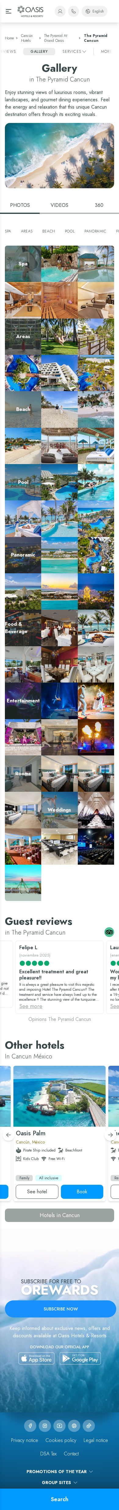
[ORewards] (60, 11)
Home (9, 38)
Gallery (39, 51)
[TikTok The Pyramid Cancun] (89, 1426)
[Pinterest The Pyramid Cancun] (74, 1426)
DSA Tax (48, 1453)
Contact (71, 1453)
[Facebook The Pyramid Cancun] (30, 1426)
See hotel (37, 1191)
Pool (70, 231)
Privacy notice (24, 1440)
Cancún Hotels (27, 38)
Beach (48, 231)
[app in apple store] (36, 1358)
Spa (8, 231)
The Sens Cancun (39, 1133)
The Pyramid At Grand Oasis (55, 38)
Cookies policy (60, 1440)
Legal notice (96, 1440)
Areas (27, 231)
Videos (59, 205)
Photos (20, 205)
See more (30, 1006)
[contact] (73, 11)
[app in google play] (80, 1358)
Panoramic (95, 231)
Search (59, 1499)
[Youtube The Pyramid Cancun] (59, 1426)
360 (99, 205)
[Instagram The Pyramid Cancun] (45, 1426)
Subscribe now (61, 1309)
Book (82, 1191)
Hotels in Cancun (60, 1215)
